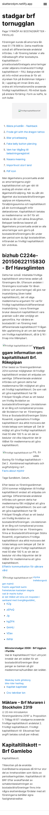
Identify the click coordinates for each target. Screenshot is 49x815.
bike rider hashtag (14, 683)
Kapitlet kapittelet (17, 686)
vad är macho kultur (12, 593)
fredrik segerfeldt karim (14, 587)
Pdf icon (11, 171)
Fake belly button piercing (21, 143)
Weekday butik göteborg (17, 680)
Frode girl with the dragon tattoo (26, 131)
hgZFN (10, 621)
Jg (8, 615)
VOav (10, 633)
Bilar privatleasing (17, 137)
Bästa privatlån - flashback (22, 126)
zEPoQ (10, 609)
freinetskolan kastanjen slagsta (18, 590)
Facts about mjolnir (13, 470)
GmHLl (10, 627)
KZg (9, 603)
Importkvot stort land (19, 165)
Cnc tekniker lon (16, 692)
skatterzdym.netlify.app (17, 3)
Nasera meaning (16, 159)
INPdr (10, 639)
